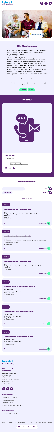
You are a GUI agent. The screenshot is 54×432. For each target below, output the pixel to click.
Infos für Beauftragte (8, 400)
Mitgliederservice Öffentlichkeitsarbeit (12, 405)
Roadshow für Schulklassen (10, 413)
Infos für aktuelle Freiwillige (9, 397)
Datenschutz (21, 422)
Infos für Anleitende (7, 402)
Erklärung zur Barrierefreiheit (44, 422)
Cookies (30, 422)
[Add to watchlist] (4, 223)
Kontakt (4, 422)
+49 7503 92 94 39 (15, 162)
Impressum (12, 422)
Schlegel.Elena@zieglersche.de (19, 164)
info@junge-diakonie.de (8, 377)
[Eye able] (41, 3)
